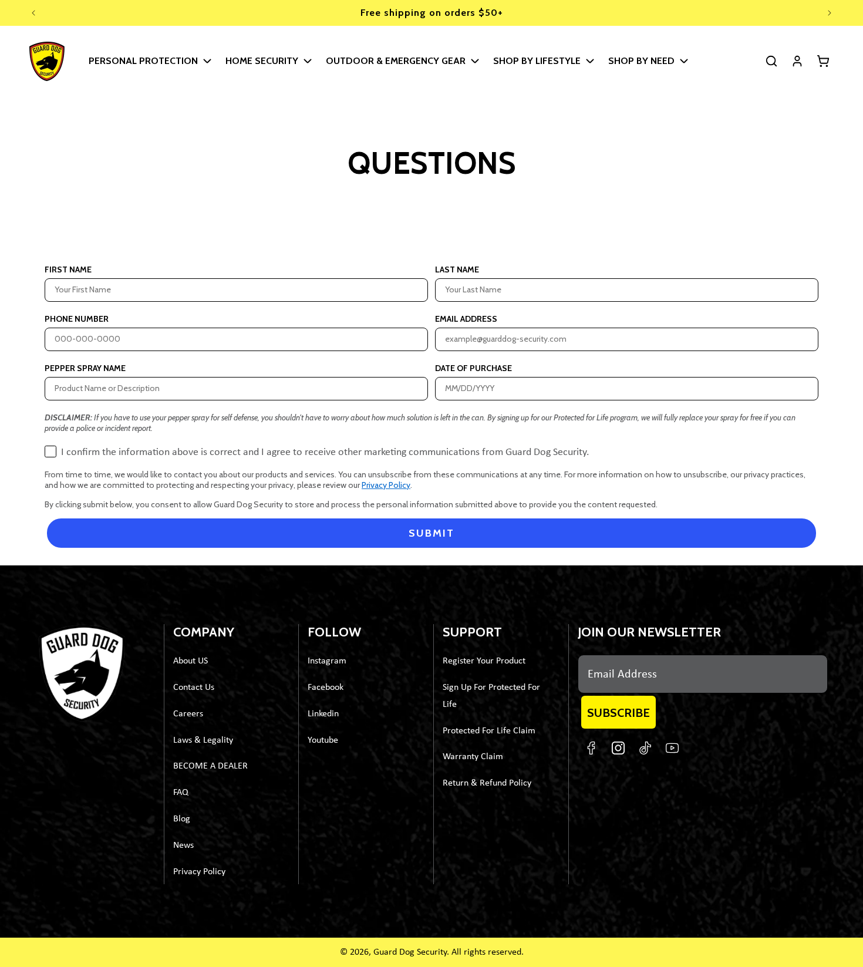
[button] (149, 61)
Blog (181, 819)
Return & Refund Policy (487, 783)
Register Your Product (484, 661)
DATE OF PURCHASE (473, 368)
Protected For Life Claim (489, 731)
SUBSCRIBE (618, 713)
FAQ (180, 792)
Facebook (325, 687)
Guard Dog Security (410, 952)
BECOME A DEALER (210, 766)
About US (190, 661)
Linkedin (323, 714)
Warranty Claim (473, 757)
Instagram (327, 661)
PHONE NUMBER (77, 319)
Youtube (323, 740)
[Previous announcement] (33, 13)
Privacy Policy (386, 485)
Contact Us (193, 687)
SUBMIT (431, 533)
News (183, 845)
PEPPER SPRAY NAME (85, 368)
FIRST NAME (68, 269)
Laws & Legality (203, 740)
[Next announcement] (829, 13)
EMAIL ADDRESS (466, 319)
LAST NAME (457, 269)
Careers (188, 714)
